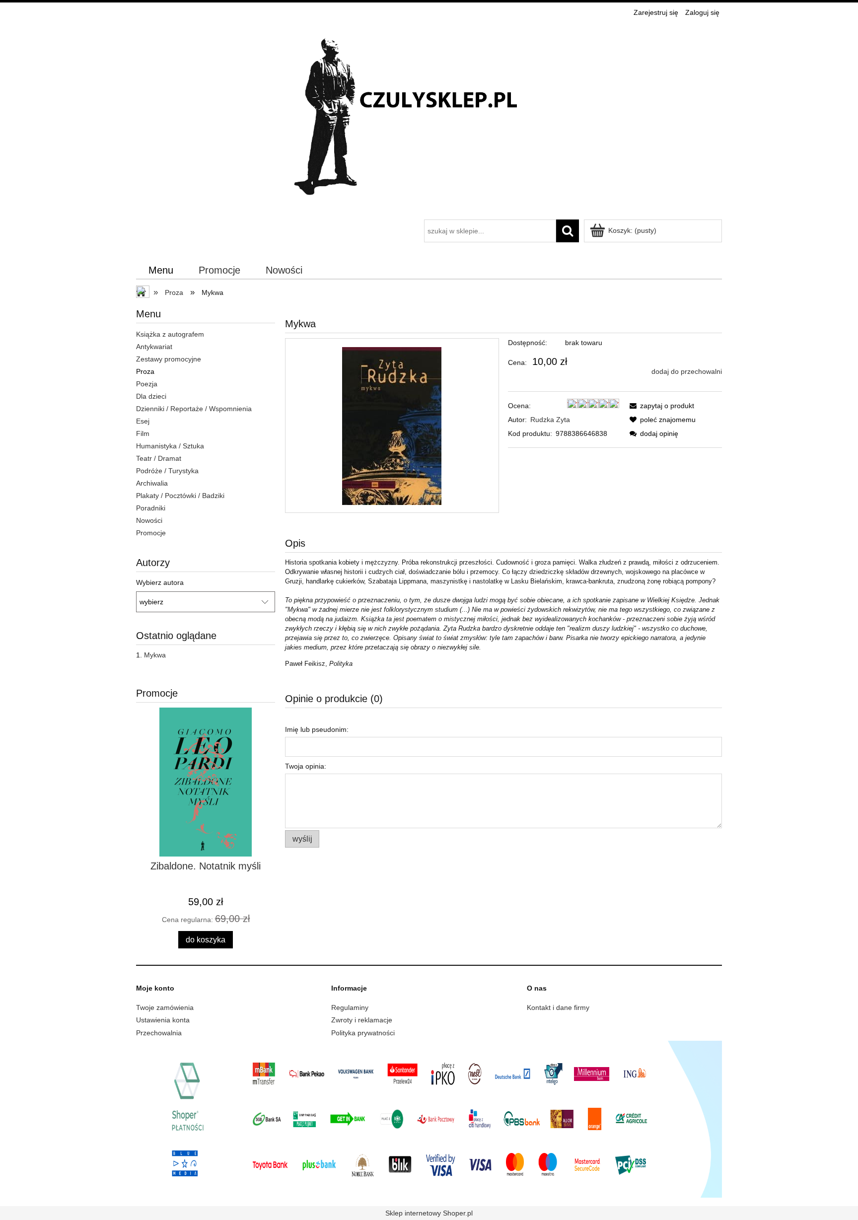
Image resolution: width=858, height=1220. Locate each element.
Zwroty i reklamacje (361, 1020)
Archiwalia (152, 483)
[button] (660, 406)
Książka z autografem (170, 334)
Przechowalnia (159, 1033)
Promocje (151, 533)
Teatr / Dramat (158, 458)
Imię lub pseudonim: (317, 729)
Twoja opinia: (305, 766)
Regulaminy (349, 1007)
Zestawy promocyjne (168, 359)
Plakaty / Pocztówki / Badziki (180, 496)
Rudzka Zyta (550, 420)
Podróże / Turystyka (167, 471)
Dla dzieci (151, 396)
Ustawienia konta (163, 1020)
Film (142, 433)
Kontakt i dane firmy (558, 1007)
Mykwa (155, 655)
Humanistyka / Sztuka (170, 446)
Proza (145, 371)
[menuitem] (161, 270)
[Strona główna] (429, 120)
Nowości (149, 520)
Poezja (146, 384)
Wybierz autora (160, 582)
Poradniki (150, 508)
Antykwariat (154, 347)
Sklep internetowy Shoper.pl (429, 1213)
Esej (142, 421)
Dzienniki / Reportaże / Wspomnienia (194, 409)
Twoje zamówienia (165, 1007)
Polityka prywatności (363, 1033)
